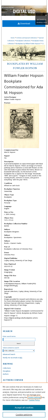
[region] (24, 401)
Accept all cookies (24, 407)
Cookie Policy (34, 400)
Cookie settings (34, 397)
